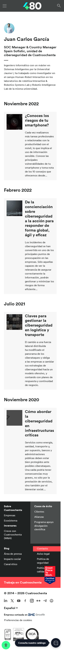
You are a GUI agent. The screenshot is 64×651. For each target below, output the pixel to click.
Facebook (25, 600)
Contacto (42, 548)
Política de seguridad (43, 560)
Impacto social (12, 559)
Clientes (39, 511)
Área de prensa (13, 553)
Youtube (18, 600)
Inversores (10, 525)
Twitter (12, 600)
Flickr (38, 600)
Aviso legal (43, 553)
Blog (6, 548)
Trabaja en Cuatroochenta (23, 582)
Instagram (31, 600)
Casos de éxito (43, 506)
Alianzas (39, 516)
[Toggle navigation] (4, 6)
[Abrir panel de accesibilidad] (6, 645)
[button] (59, 6)
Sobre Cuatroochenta (13, 508)
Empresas (9, 515)
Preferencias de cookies (18, 620)
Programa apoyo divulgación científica (43, 525)
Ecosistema (10, 520)
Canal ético (10, 564)
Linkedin (5, 600)
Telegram (45, 600)
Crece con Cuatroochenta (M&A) (13, 534)
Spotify (51, 600)
